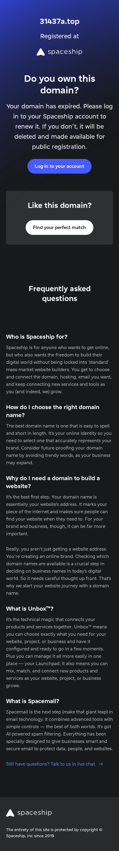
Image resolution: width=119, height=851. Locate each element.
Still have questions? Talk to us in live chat (51, 763)
